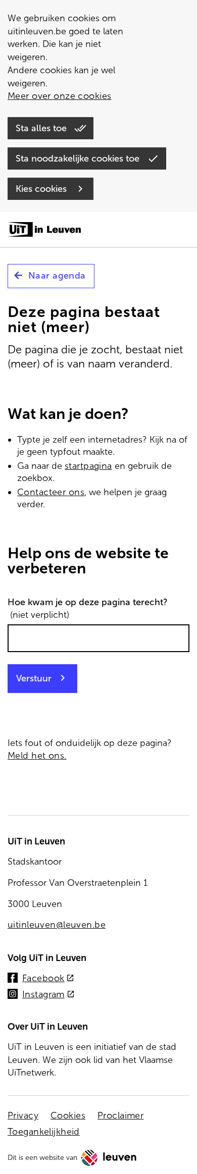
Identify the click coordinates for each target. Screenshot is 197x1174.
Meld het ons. (37, 755)
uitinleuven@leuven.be (57, 924)
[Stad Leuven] (109, 1158)
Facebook (48, 979)
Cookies (68, 1115)
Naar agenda (57, 275)
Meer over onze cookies (59, 95)
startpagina (88, 465)
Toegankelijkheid (44, 1131)
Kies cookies (42, 188)
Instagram (48, 995)
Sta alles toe (42, 128)
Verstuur (34, 678)
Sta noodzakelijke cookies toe (79, 158)
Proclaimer (120, 1115)
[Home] (44, 230)
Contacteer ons (50, 492)
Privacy (23, 1115)
